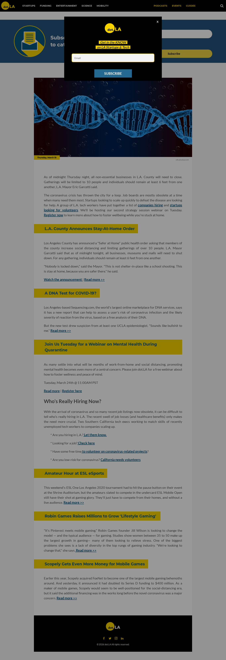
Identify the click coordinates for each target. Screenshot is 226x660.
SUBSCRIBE (113, 73)
